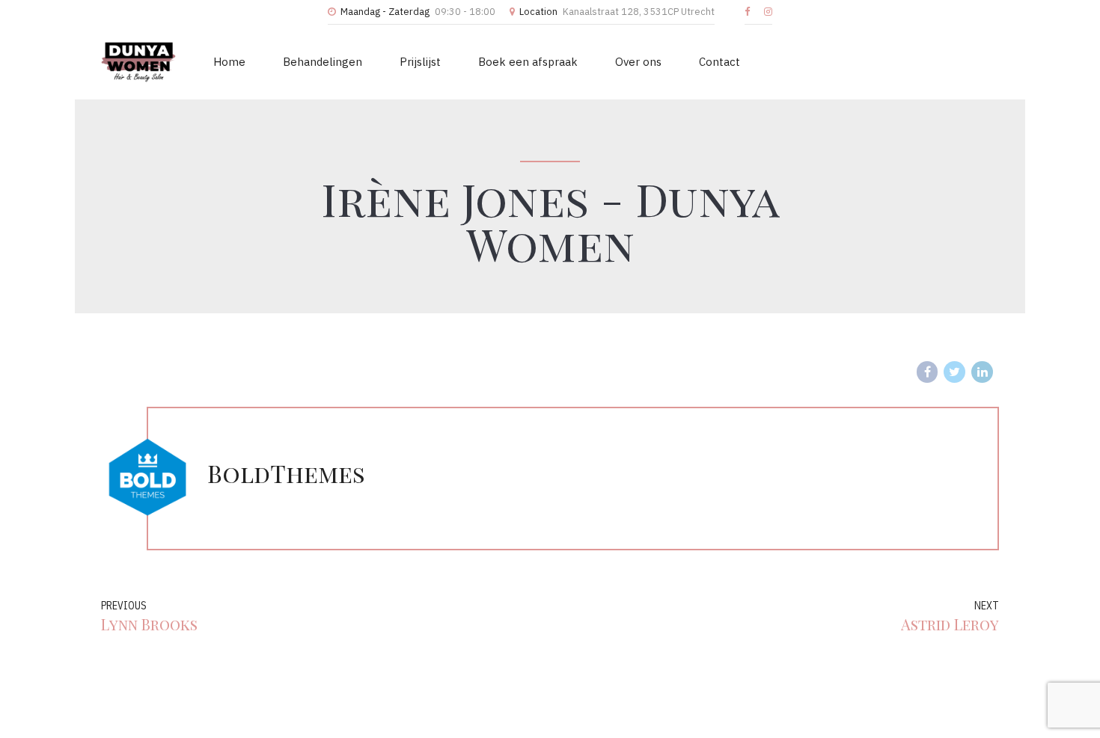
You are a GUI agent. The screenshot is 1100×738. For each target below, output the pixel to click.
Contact (719, 62)
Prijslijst (420, 62)
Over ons (638, 62)
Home (229, 62)
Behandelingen (322, 62)
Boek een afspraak (528, 62)
